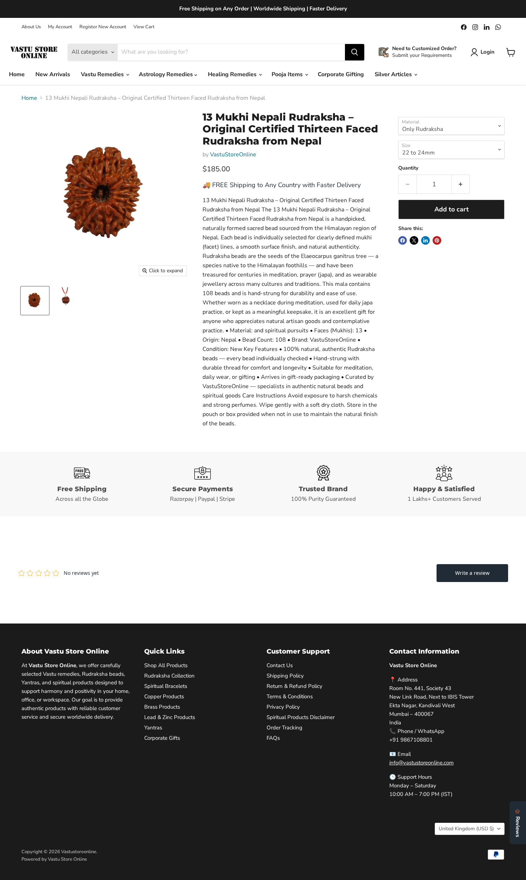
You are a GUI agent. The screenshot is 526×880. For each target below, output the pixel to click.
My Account (60, 27)
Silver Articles (394, 74)
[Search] (354, 52)
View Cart (144, 27)
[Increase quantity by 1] (461, 184)
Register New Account (102, 27)
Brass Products (162, 706)
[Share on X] (414, 240)
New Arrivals (52, 74)
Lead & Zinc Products (169, 717)
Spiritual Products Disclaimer (301, 717)
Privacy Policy (283, 706)
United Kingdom (466, 828)
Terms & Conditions (290, 696)
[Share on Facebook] (402, 240)
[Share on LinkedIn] (425, 240)
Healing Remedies (233, 74)
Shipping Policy (285, 675)
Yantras (153, 727)
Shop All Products (165, 665)
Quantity (408, 168)
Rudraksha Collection (169, 675)
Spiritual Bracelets (165, 686)
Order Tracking (284, 727)
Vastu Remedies (103, 74)
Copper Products (164, 696)
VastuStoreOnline (233, 154)
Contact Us (280, 665)
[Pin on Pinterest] (437, 240)
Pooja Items (288, 74)
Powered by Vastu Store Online (54, 859)
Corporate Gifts (162, 738)
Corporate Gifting (341, 74)
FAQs (273, 738)
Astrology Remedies (166, 74)
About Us (31, 27)
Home (17, 74)
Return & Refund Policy (294, 686)
